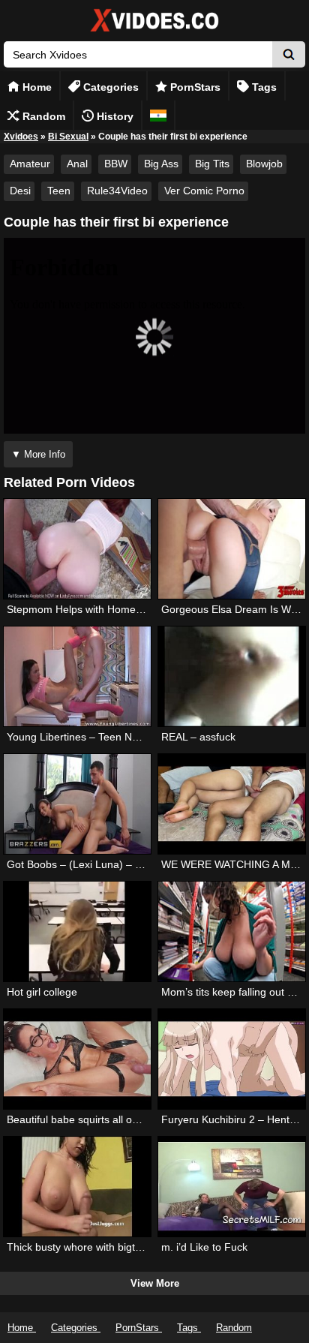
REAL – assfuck (198, 737)
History (114, 116)
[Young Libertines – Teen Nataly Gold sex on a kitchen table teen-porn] (77, 676)
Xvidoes (21, 136)
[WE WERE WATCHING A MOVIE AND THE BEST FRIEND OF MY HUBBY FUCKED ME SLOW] (232, 804)
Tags (263, 87)
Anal (77, 164)
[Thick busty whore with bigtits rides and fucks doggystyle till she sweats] (77, 1186)
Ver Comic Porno (204, 191)
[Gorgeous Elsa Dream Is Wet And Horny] (232, 548)
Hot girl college (42, 992)
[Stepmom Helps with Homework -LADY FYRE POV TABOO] (77, 548)
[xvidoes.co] (154, 32)
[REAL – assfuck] (232, 676)
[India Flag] (158, 115)
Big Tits (212, 164)
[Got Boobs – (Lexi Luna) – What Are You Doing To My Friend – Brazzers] (77, 804)
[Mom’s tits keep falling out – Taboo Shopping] (232, 931)
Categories (109, 87)
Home (36, 87)
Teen (58, 191)
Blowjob (264, 164)
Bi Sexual (68, 136)
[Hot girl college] (77, 931)
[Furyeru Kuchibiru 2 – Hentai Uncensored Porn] (232, 1059)
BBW (116, 164)
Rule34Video (117, 191)
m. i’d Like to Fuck (204, 1247)
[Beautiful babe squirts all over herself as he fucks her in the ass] (77, 1059)
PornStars (193, 87)
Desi (20, 191)
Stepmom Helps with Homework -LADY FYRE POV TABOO (146, 609)
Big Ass (161, 164)
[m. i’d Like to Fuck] (232, 1186)
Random (42, 116)
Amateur (30, 164)
